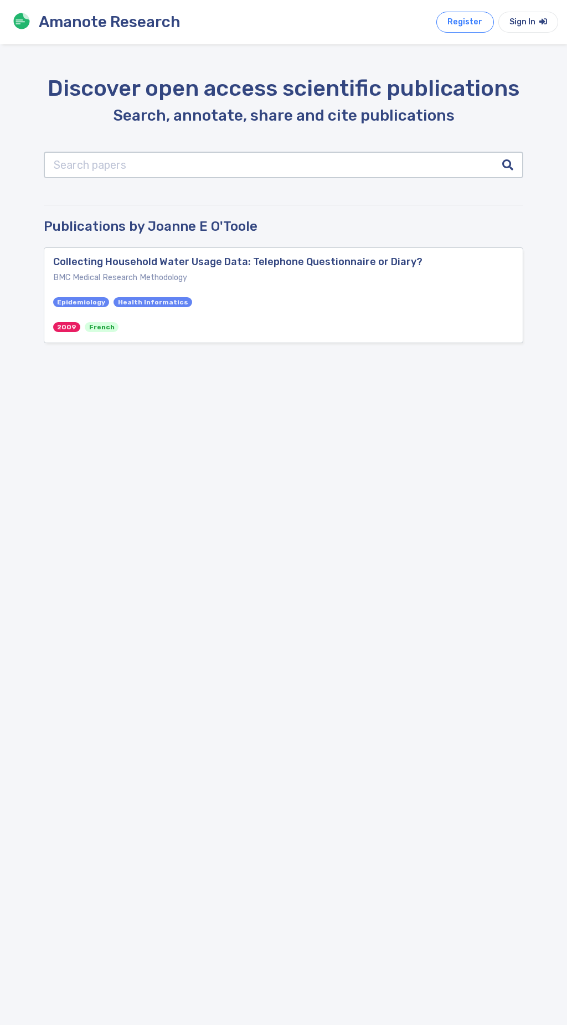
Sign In (523, 22)
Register (464, 22)
